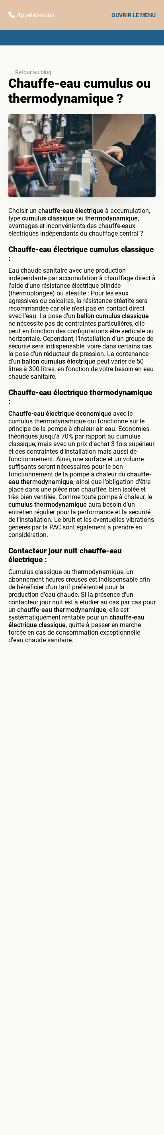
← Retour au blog (29, 72)
